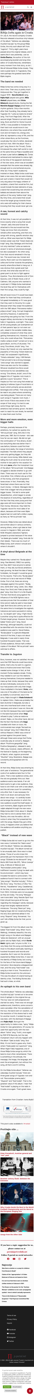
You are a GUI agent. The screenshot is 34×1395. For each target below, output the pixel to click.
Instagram (12, 1337)
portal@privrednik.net (17, 1252)
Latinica (11, 2)
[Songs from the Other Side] (17, 1230)
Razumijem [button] (7, 1387)
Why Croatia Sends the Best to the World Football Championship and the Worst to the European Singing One (17, 1209)
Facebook (12, 1330)
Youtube (12, 1333)
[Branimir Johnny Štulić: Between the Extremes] (17, 1175)
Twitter (11, 1341)
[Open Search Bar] (28, 7)
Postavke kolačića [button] (10, 1390)
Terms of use (11, 1315)
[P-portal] (7, 7)
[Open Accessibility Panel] (30, 1391)
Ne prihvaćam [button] (17, 1387)
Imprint (9, 1323)
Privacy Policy (12, 1319)
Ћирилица (4, 2)
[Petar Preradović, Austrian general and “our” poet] (17, 1149)
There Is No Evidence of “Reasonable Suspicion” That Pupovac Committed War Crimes (15, 1298)
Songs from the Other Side (11, 1235)
